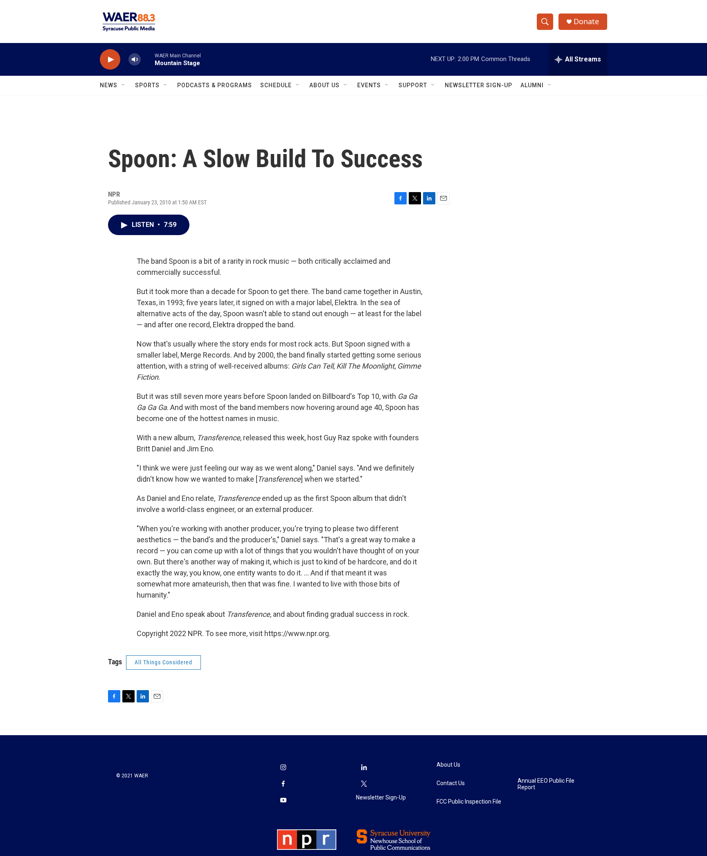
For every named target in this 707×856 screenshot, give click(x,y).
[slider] (147, 59)
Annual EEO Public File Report (546, 784)
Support (413, 85)
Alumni (532, 85)
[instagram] (283, 768)
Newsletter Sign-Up (478, 85)
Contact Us (451, 783)
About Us (324, 85)
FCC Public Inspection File (469, 802)
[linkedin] (364, 768)
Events (369, 85)
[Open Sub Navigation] (123, 85)
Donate (586, 21)
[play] (110, 59)
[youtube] (283, 801)
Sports (147, 85)
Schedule (276, 85)
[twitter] (364, 784)
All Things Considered (163, 662)
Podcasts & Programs (214, 85)
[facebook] (283, 784)
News (108, 85)
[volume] (135, 59)
